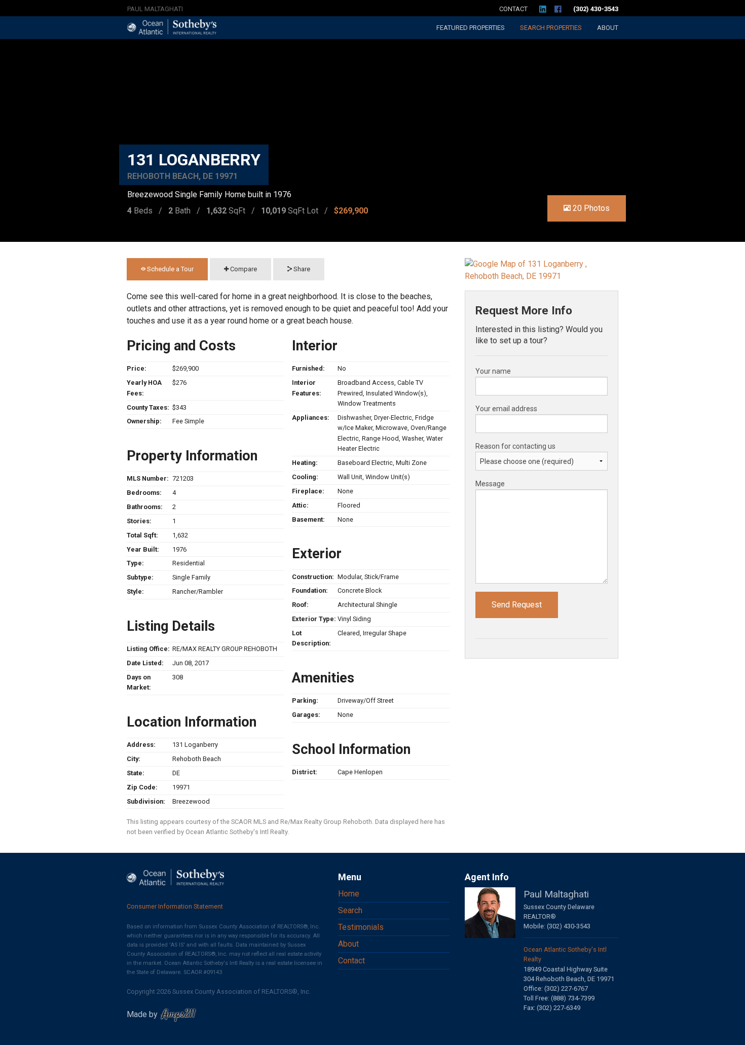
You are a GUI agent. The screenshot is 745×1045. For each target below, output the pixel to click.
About (607, 27)
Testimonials (361, 927)
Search (551, 27)
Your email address (506, 409)
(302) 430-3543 (595, 9)
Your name (493, 371)
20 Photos (590, 208)
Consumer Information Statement (175, 906)
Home (348, 893)
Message (490, 484)
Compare (243, 269)
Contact (513, 9)
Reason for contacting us (515, 446)
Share (301, 269)
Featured (470, 27)
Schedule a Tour (169, 269)
